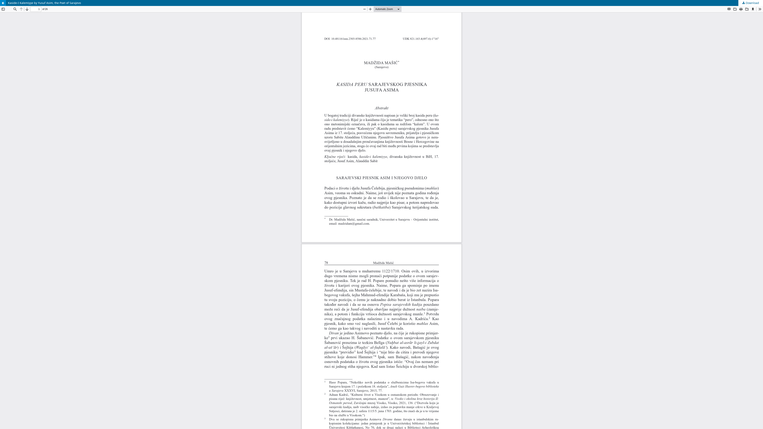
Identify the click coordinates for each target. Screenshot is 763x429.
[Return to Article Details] (3, 3)
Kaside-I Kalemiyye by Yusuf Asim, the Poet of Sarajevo (44, 3)
